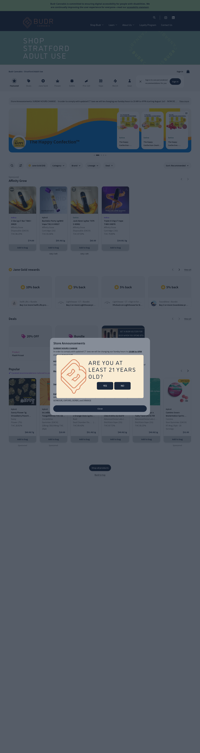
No (122, 385)
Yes (105, 385)
